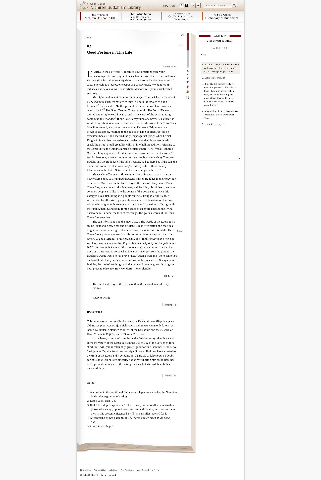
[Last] (187, 82)
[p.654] (188, 41)
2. (203, 78)
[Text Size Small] (193, 5)
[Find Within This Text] (187, 97)
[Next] (187, 78)
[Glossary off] (187, 92)
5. (203, 124)
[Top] (187, 70)
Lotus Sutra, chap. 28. (215, 78)
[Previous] (187, 74)
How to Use (169, 5)
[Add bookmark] (187, 87)
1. (203, 64)
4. (203, 111)
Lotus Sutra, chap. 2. (214, 124)
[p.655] (188, 58)
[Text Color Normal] (181, 5)
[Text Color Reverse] (186, 5)
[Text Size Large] (198, 5)
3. (203, 84)
